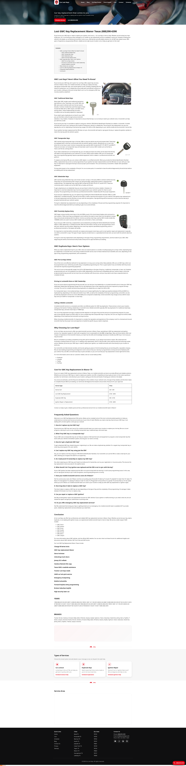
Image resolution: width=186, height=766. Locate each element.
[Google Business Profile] (127, 741)
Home (82, 2)
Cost (115, 2)
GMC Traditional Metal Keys (68, 52)
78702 (95, 739)
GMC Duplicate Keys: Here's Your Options (70, 59)
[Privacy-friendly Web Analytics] (93, 765)
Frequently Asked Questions (67, 69)
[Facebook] (119, 741)
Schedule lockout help (62, 674)
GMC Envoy (60, 528)
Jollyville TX (77, 743)
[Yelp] (123, 741)
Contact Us (57, 743)
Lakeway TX (77, 755)
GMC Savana (60, 526)
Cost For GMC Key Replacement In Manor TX (71, 67)
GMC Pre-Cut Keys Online (68, 61)
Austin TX (76, 741)
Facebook (59, 357)
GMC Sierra (60, 533)
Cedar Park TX (78, 746)
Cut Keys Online (96, 2)
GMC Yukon (60, 524)
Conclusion (62, 71)
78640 (95, 755)
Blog (88, 2)
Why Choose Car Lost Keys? (67, 66)
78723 (95, 734)
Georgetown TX (78, 753)
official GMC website (88, 538)
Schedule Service (60, 20)
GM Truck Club (76, 540)
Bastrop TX (77, 739)
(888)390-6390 (121, 734)
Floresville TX (77, 736)
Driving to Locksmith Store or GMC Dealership (73, 62)
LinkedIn (59, 359)
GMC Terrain (60, 532)
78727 (95, 753)
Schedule (128, 2)
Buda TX (76, 734)
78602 (95, 751)
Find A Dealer (107, 2)
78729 (95, 746)
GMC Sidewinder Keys (67, 56)
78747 (95, 741)
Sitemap (56, 748)
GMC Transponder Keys (67, 54)
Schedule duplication (88, 674)
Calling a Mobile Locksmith (68, 64)
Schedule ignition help (114, 674)
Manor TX (76, 751)
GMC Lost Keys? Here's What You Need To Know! (72, 51)
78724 (95, 748)
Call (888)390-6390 (73, 20)
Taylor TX (76, 748)
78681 (95, 743)
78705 (95, 736)
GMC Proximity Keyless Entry (69, 57)
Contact (121, 2)
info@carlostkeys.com (123, 736)
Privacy (56, 746)
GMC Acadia (60, 530)
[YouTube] (115, 741)
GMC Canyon (60, 535)
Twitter (59, 361)
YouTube (59, 363)
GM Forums (86, 540)
